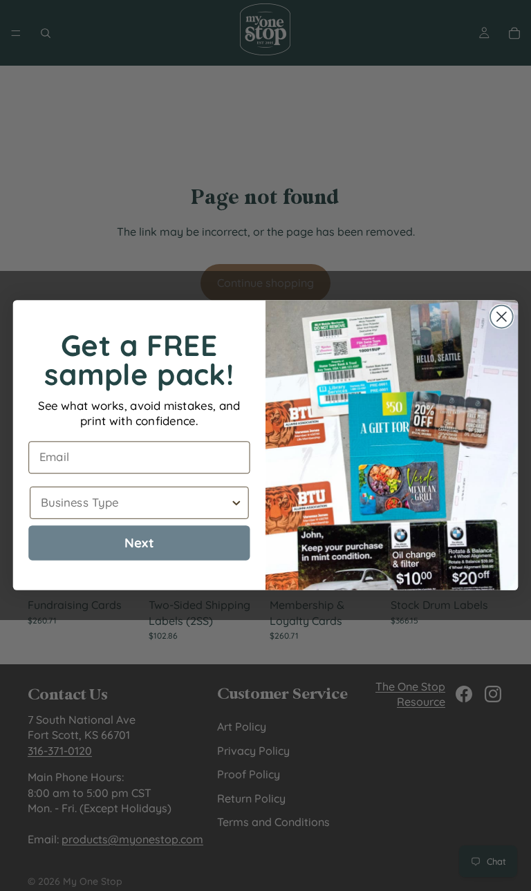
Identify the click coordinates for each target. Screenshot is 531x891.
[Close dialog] (501, 317)
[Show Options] (236, 502)
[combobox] (135, 502)
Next (139, 542)
